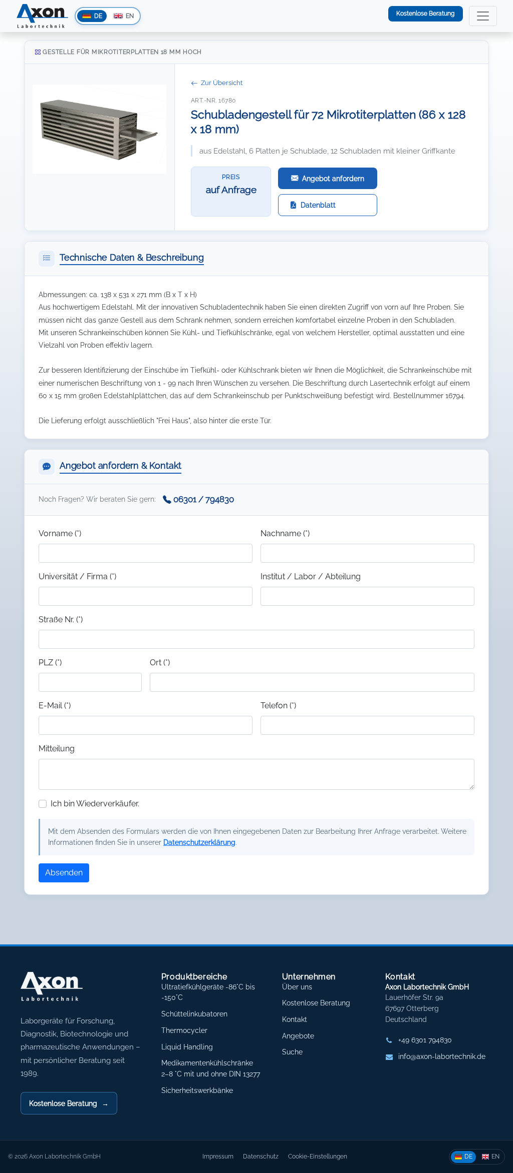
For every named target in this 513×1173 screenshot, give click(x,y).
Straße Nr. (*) (61, 619)
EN (495, 1156)
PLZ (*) (50, 662)
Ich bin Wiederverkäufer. (95, 803)
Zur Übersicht (221, 83)
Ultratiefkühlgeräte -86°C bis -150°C (208, 992)
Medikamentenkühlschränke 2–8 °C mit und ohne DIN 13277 (210, 1068)
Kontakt (294, 1019)
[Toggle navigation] (483, 16)
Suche (292, 1052)
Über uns (297, 987)
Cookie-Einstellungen (317, 1156)
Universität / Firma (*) (77, 576)
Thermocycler (184, 1030)
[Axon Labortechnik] (62, 991)
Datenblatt (318, 205)
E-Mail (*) (55, 705)
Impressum (217, 1156)
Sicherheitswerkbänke (197, 1090)
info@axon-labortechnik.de (441, 1056)
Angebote (298, 1036)
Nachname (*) (285, 533)
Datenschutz (261, 1156)
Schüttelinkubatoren (194, 1014)
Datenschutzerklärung (199, 842)
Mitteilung (57, 748)
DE (468, 1156)
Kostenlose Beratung (425, 13)
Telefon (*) (278, 705)
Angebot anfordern (333, 178)
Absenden (64, 872)
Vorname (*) (60, 533)
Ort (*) (160, 662)
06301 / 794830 (203, 499)
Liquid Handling (187, 1047)
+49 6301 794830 (425, 1040)
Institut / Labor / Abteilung (311, 576)
